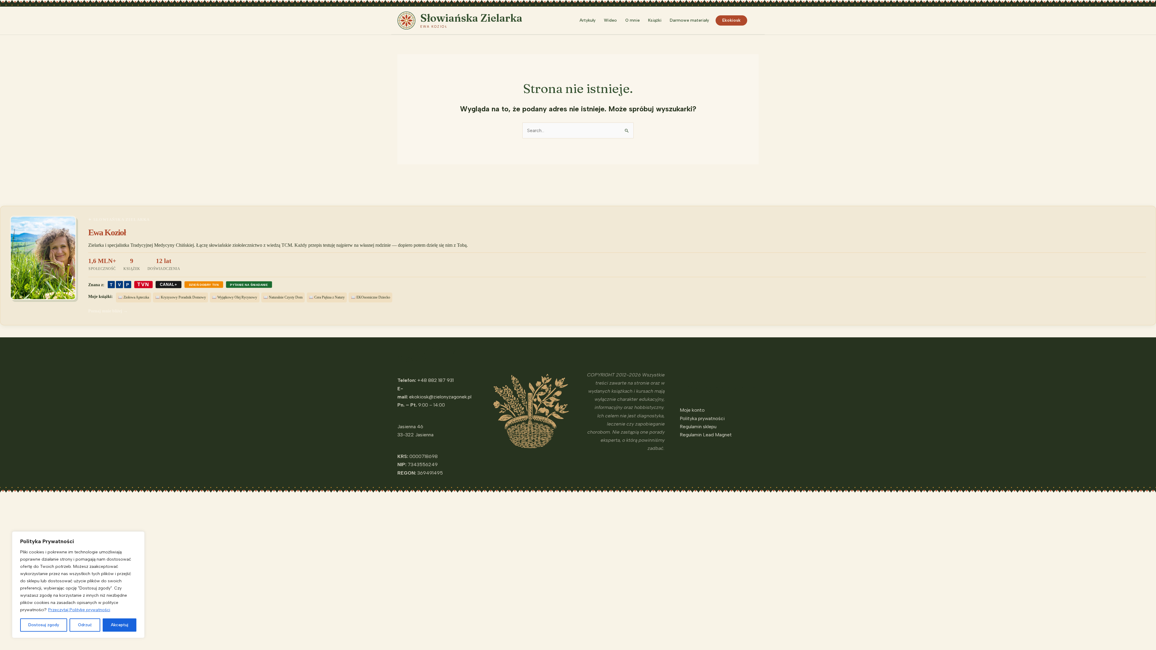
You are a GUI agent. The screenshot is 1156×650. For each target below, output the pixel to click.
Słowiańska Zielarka (471, 17)
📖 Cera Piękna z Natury (327, 297)
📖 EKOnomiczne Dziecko (370, 297)
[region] (78, 584)
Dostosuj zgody (43, 624)
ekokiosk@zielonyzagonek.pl (440, 397)
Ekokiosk (731, 20)
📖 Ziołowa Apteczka (133, 297)
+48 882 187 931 (435, 380)
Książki (654, 20)
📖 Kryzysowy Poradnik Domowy (180, 297)
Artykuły (587, 20)
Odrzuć (85, 624)
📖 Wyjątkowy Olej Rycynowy (234, 297)
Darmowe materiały (689, 20)
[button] (756, 20)
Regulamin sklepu (698, 426)
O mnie (632, 20)
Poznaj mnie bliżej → (108, 310)
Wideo (610, 20)
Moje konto (692, 410)
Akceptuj (119, 624)
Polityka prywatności (702, 418)
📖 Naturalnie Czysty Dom (283, 297)
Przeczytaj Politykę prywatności (79, 609)
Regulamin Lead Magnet (706, 435)
